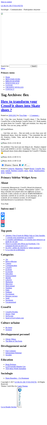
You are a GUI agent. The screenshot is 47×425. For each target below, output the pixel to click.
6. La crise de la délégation (15, 250)
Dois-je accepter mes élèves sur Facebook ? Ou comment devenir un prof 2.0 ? (22, 245)
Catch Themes (22, 386)
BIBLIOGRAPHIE (12, 81)
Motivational (10, 286)
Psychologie (9, 294)
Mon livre (9, 284)
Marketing (19, 169)
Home (7, 77)
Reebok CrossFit (17, 171)
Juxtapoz (8, 330)
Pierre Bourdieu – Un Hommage (17, 378)
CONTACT (9, 89)
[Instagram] (23, 221)
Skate (31, 171)
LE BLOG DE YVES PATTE (12, 6)
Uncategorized (10, 302)
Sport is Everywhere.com (14, 318)
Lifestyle (11, 169)
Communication (11, 266)
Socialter (8, 355)
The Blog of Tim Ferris (13, 341)
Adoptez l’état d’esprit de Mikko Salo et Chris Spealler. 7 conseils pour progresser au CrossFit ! (25, 237)
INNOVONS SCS (12, 83)
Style (3, 173)
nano (2, 171)
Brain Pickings (10, 364)
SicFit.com (9, 316)
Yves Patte (23, 115)
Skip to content (6, 2)
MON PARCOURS (12, 79)
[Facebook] (23, 214)
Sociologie (9, 300)
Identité (8, 278)
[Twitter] (23, 218)
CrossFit (38, 169)
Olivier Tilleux (10, 339)
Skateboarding (39, 171)
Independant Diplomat (13, 353)
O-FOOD (9, 85)
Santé (7, 298)
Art (6, 259)
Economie (9, 272)
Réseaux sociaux (11, 296)
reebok (7, 171)
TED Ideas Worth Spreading (15, 369)
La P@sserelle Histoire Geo (15, 366)
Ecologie (8, 270)
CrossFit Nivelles (11, 312)
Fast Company (10, 351)
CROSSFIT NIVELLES (14, 87)
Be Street (8, 328)
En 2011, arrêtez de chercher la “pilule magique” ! (23, 248)
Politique (8, 292)
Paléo (7, 290)
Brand (32, 169)
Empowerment (10, 276)
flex (43, 169)
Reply (9, 173)
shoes (26, 171)
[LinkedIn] (23, 225)
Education (9, 274)
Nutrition (8, 288)
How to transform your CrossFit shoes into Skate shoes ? (20, 105)
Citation (8, 263)
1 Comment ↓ (34, 115)
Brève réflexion (11, 261)
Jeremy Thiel (10, 314)
